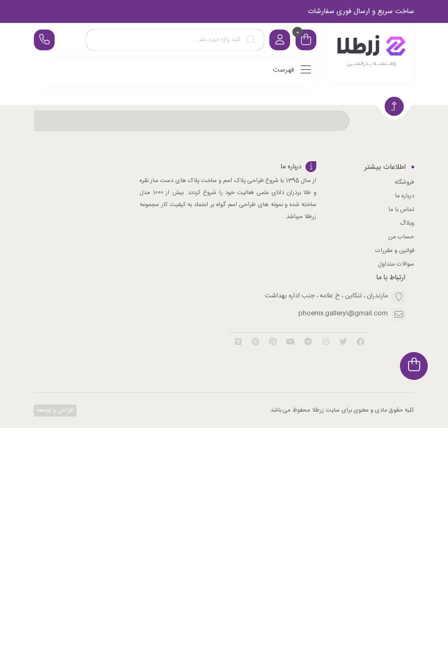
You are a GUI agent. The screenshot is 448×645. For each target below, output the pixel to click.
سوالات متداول (396, 264)
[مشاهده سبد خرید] (306, 41)
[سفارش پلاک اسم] (370, 53)
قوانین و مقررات (394, 251)
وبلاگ (407, 223)
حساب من (401, 237)
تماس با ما (401, 210)
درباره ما (404, 196)
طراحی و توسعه (54, 410)
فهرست (284, 70)
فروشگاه (404, 182)
